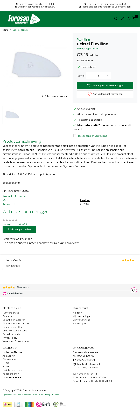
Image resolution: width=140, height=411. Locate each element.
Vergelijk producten (83, 323)
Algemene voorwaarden (16, 323)
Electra (6, 366)
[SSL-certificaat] (60, 404)
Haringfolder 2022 (12, 326)
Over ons (7, 316)
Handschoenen (11, 373)
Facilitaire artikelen (13, 370)
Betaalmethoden (12, 334)
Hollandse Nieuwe (12, 352)
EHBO (6, 362)
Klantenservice (11, 312)
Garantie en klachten (14, 319)
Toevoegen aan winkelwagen (107, 85)
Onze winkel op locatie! (15, 330)
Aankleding (9, 355)
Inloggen (77, 312)
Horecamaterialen (12, 377)
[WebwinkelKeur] (43, 404)
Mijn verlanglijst (81, 319)
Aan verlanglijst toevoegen (107, 93)
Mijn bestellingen (82, 316)
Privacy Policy (10, 337)
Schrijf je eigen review (88, 48)
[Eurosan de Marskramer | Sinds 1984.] (24, 18)
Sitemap (47, 395)
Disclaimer (26, 395)
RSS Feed (55, 395)
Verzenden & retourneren (16, 341)
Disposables (9, 359)
